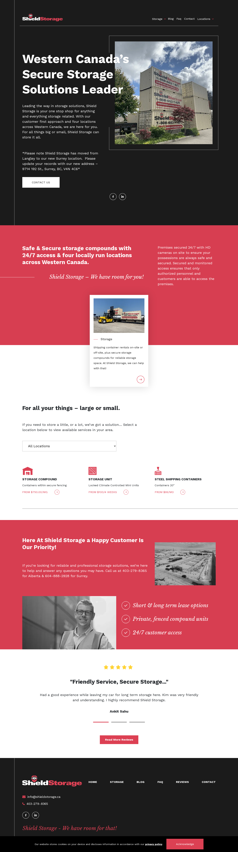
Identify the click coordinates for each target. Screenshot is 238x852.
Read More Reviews (119, 739)
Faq (178, 18)
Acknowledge (185, 844)
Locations (203, 19)
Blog (171, 18)
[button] (101, 722)
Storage (157, 19)
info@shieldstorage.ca (43, 797)
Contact (189, 18)
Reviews (182, 782)
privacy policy (153, 844)
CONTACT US (41, 182)
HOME (93, 782)
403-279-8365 (37, 804)
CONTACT (209, 782)
